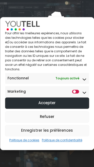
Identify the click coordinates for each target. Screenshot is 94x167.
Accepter (47, 103)
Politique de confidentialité (62, 140)
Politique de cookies (24, 140)
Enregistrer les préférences (47, 130)
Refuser (47, 116)
